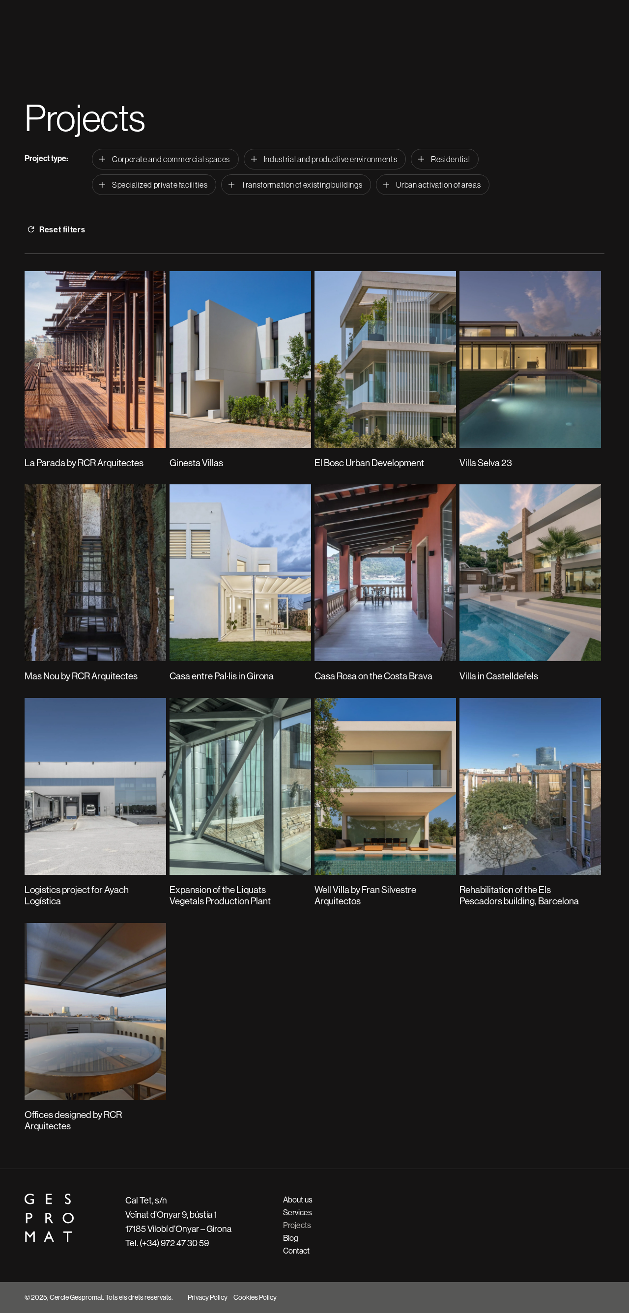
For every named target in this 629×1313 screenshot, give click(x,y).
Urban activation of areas (438, 184)
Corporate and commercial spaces (171, 159)
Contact (296, 1251)
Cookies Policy (255, 1297)
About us (298, 1199)
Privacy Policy (208, 1297)
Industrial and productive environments (330, 159)
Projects (297, 1225)
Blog (290, 1238)
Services (297, 1212)
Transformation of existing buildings (301, 184)
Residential (450, 159)
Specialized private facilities (159, 184)
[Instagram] (580, 1297)
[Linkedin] (599, 1297)
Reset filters (62, 229)
